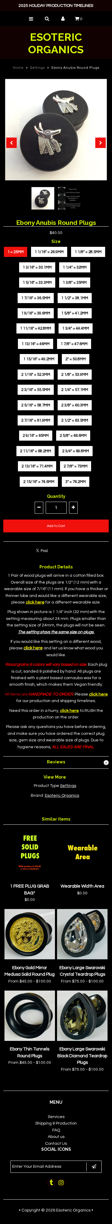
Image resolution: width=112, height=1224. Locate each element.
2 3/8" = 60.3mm (74, 405)
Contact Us (56, 1144)
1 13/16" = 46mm (36, 344)
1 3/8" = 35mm (75, 282)
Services (56, 1117)
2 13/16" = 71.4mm (37, 466)
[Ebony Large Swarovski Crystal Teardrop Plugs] (82, 958)
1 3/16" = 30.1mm (37, 267)
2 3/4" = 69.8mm (75, 451)
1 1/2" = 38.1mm (74, 298)
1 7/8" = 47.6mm (74, 344)
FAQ (56, 1130)
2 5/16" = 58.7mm (35, 405)
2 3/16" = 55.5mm (35, 390)
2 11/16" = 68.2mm (35, 451)
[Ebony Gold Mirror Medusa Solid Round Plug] (29, 958)
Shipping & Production (56, 1123)
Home (18, 67)
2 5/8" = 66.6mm (73, 436)
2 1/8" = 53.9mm (74, 374)
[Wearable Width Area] (82, 877)
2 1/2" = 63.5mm (74, 420)
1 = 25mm (15, 252)
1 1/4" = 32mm (75, 267)
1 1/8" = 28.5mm (88, 252)
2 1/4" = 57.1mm (74, 390)
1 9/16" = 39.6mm (35, 313)
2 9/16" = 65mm (36, 436)
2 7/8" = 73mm (76, 466)
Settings (37, 67)
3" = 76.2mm (75, 482)
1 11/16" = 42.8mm (35, 328)
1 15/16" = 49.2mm (38, 359)
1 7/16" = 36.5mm (35, 298)
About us (56, 1137)
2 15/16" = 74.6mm (38, 482)
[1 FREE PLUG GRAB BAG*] (29, 877)
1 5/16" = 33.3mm (37, 282)
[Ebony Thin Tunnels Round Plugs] (29, 1040)
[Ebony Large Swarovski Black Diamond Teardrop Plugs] (82, 1040)
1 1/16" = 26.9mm (49, 252)
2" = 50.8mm (75, 359)
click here (33, 648)
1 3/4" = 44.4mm (75, 328)
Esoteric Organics (56, 43)
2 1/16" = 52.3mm (35, 374)
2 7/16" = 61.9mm (35, 420)
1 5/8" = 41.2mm (74, 313)
